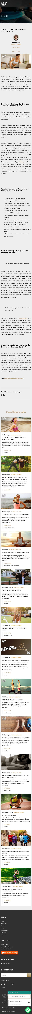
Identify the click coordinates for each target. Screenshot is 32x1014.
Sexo (9, 713)
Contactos (3, 932)
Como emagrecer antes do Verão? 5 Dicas (14, 629)
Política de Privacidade (8, 1011)
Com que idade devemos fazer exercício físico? (15, 852)
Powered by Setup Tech (9, 1007)
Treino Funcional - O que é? (11, 590)
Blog (2, 928)
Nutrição (17, 565)
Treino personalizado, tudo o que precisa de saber (14, 438)
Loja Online (4, 934)
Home (2, 921)
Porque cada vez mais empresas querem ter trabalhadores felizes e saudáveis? (15, 661)
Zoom (21, 162)
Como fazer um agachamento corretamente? (12, 890)
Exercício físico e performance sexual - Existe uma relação (15, 776)
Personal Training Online (7, 946)
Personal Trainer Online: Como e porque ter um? (13, 30)
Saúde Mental (7, 565)
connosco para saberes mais (13, 378)
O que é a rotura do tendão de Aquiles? (15, 737)
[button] (29, 3)
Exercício (6, 452)
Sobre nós (4, 923)
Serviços (3, 925)
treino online (11, 527)
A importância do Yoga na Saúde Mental (15, 552)
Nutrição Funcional (6, 949)
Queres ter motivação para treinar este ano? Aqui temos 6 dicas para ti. (14, 478)
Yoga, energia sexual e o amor (12, 700)
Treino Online (4, 944)
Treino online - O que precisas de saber (15, 514)
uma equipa (23, 318)
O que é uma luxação (9, 815)
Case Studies (4, 930)
